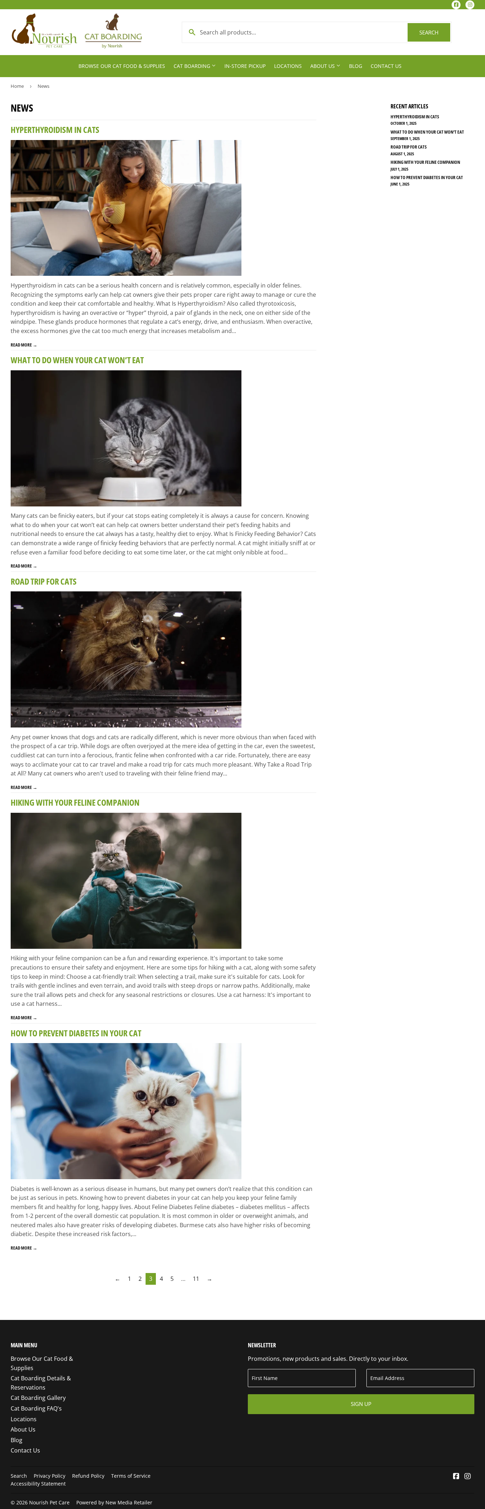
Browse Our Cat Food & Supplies (121, 66)
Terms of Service (131, 1475)
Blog (355, 66)
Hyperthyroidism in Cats (55, 129)
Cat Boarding (193, 66)
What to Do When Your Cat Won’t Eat (77, 360)
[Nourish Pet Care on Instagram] (467, 1477)
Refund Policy (88, 1475)
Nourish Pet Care (49, 1502)
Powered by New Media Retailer (114, 1502)
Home (17, 86)
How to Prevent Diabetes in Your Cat (76, 1033)
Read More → (24, 345)
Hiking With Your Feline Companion (75, 802)
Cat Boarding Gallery (38, 1398)
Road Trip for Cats (44, 581)
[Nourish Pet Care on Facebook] (456, 1477)
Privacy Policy (49, 1475)
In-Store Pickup (245, 66)
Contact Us (386, 66)
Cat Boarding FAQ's (36, 1408)
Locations (288, 66)
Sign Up (361, 1403)
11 (196, 1279)
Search (434, 32)
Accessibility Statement (38, 1483)
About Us (323, 66)
